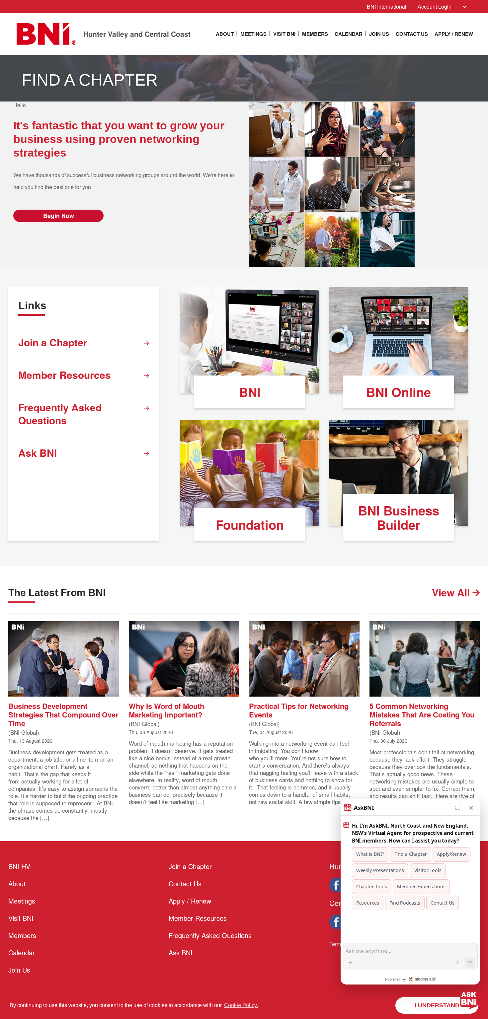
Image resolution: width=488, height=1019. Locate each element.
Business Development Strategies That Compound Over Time (63, 714)
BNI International (386, 6)
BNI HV (19, 866)
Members (315, 33)
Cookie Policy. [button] (241, 1005)
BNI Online (398, 392)
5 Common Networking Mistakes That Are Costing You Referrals (421, 714)
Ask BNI (37, 452)
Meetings (253, 33)
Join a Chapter (52, 342)
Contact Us (412, 33)
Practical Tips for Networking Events (299, 710)
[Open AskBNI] (468, 999)
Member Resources (64, 375)
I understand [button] (437, 1005)
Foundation (250, 524)
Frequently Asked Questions (60, 413)
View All (452, 592)
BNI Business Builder (398, 517)
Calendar (349, 33)
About (225, 33)
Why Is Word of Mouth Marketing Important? (166, 710)
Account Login (434, 6)
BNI (250, 392)
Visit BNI (284, 33)
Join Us (379, 33)
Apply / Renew (454, 33)
